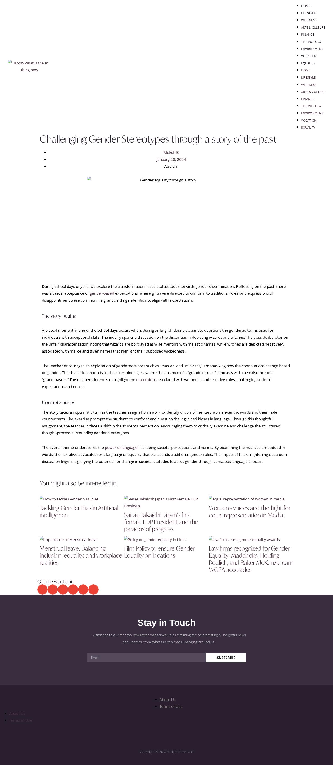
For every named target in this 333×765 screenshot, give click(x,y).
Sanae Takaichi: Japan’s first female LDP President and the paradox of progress (161, 522)
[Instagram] (175, 734)
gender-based (102, 293)
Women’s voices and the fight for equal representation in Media (249, 511)
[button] (42, 589)
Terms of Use (171, 706)
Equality (308, 63)
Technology (311, 42)
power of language (121, 447)
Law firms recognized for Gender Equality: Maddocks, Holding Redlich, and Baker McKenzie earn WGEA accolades (251, 558)
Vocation (308, 56)
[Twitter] (158, 734)
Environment (312, 49)
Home (305, 6)
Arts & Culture (313, 27)
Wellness (308, 20)
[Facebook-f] (140, 734)
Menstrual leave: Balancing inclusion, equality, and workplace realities (81, 555)
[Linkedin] (192, 734)
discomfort (145, 379)
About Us (167, 699)
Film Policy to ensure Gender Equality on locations (159, 551)
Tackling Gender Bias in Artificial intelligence (79, 511)
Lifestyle (308, 13)
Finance (307, 34)
